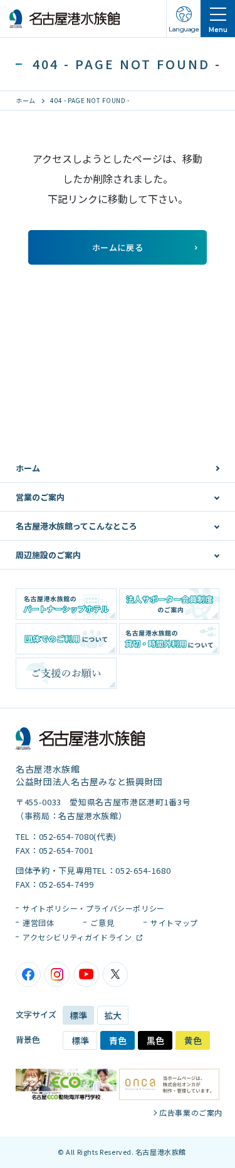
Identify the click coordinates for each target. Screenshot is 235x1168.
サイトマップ (174, 922)
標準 (78, 1015)
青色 (118, 1040)
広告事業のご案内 (190, 1112)
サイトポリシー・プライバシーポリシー (94, 908)
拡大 (113, 1015)
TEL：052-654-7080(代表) (66, 836)
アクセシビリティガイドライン (78, 937)
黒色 (155, 1040)
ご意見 (102, 922)
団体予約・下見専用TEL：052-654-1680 (93, 870)
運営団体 (38, 922)
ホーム (26, 100)
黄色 (193, 1040)
